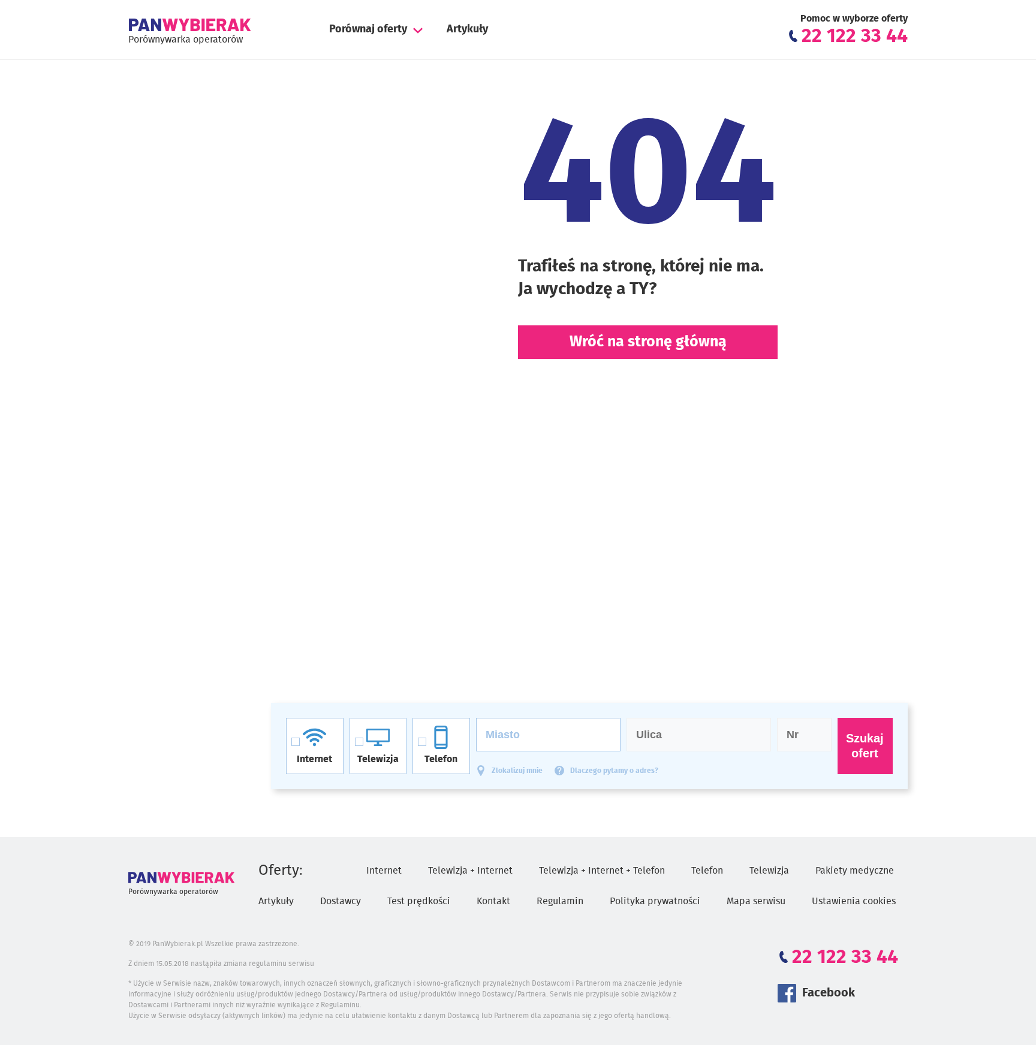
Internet (384, 870)
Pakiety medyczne (854, 870)
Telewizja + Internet (470, 870)
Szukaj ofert (865, 746)
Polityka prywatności (655, 901)
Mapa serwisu (756, 901)
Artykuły (467, 29)
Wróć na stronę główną (648, 341)
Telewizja (769, 870)
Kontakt (493, 901)
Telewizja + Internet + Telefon (602, 870)
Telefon (707, 870)
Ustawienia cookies (854, 901)
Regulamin (560, 901)
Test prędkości (418, 901)
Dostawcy (340, 901)
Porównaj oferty (368, 29)
